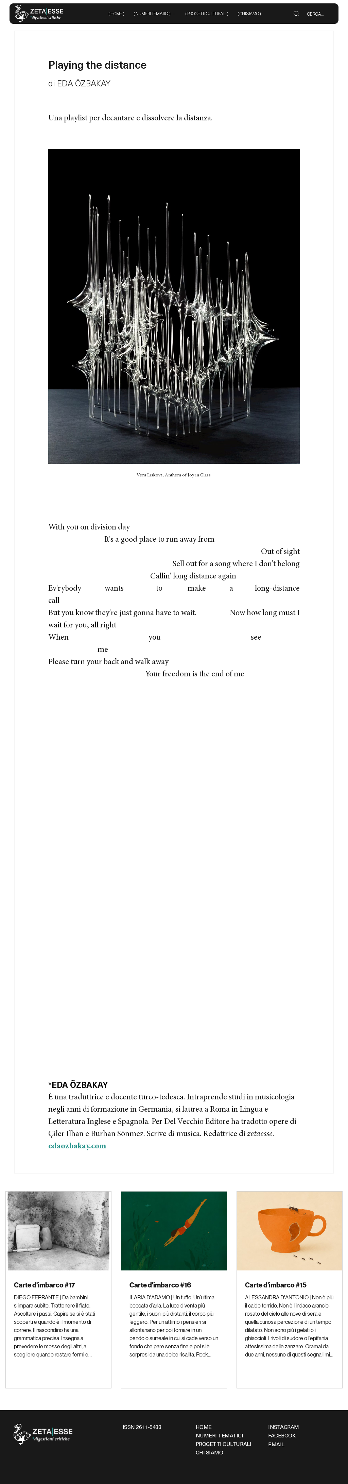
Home (204, 1426)
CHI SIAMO (209, 1452)
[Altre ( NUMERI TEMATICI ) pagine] (174, 13)
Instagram (283, 1426)
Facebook (281, 1435)
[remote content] (174, 875)
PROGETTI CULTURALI (223, 1443)
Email (276, 1444)
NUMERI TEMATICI (219, 1435)
